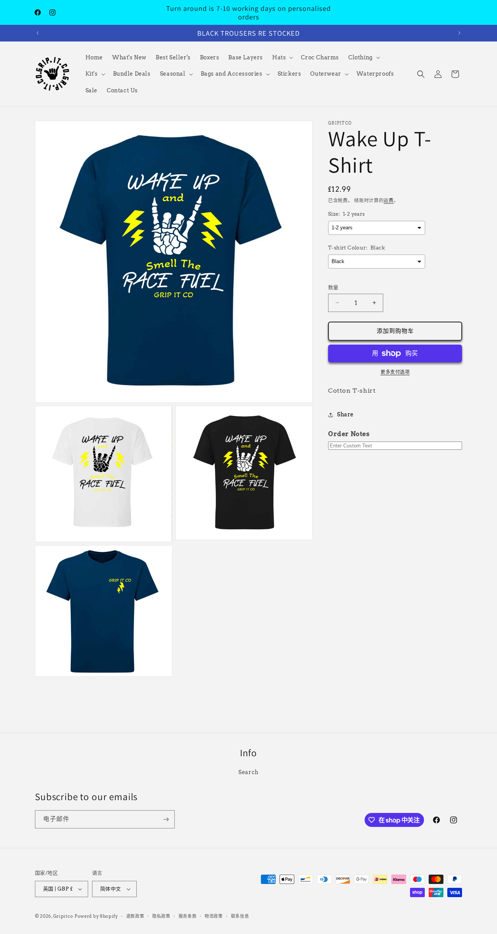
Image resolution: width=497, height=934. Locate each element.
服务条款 (188, 915)
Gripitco (63, 916)
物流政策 (214, 915)
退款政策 (135, 915)
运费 (388, 200)
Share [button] (345, 414)
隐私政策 (161, 915)
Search (248, 772)
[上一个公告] (37, 33)
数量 (333, 287)
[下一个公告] (459, 33)
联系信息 (240, 915)
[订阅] (165, 819)
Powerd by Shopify (96, 916)
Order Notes (349, 434)
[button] (282, 57)
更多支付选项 (395, 372)
